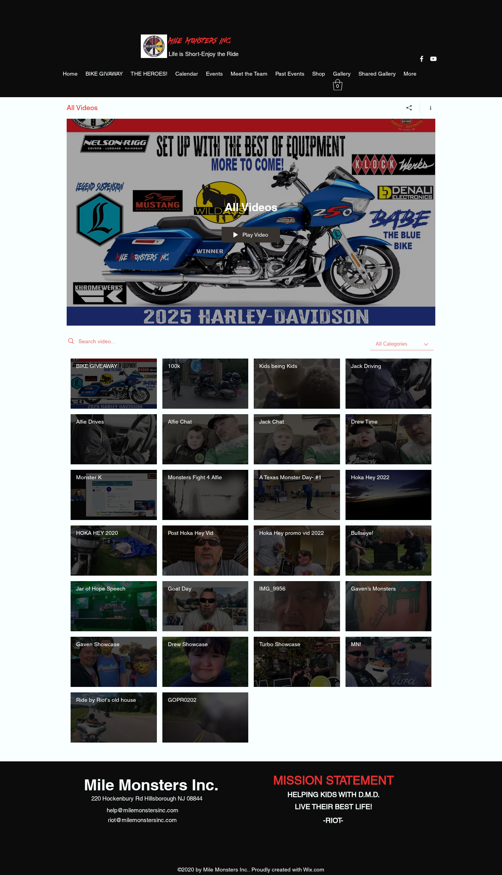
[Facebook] (422, 59)
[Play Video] (113, 384)
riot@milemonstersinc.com (142, 820)
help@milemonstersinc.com (142, 810)
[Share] (409, 107)
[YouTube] (433, 59)
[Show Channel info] (427, 107)
